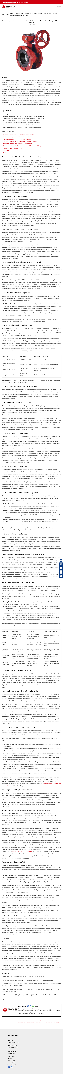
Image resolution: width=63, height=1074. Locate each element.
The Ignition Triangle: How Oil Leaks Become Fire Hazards (19, 137)
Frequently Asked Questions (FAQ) (12, 148)
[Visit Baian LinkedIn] (11, 1067)
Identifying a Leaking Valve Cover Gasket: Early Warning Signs (20, 141)
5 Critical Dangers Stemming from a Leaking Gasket (17, 139)
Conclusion (6, 150)
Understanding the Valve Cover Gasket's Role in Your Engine (19, 134)
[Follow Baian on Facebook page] (9, 1067)
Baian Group (22, 1006)
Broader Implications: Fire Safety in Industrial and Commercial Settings (22, 146)
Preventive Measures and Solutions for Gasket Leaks (17, 143)
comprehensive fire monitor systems (22, 851)
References (6, 152)
